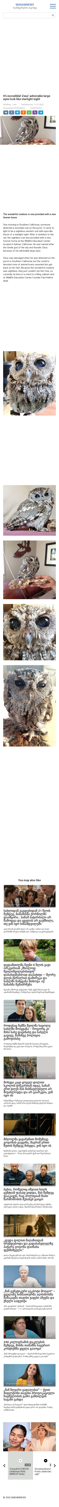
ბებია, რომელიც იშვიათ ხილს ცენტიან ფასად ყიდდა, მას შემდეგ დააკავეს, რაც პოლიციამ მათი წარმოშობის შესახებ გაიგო (29, 1194)
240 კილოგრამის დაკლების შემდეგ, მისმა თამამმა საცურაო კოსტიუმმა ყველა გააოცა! (27, 1345)
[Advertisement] (29, 56)
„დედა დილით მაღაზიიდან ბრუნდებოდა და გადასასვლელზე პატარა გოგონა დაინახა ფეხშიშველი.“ (28, 1245)
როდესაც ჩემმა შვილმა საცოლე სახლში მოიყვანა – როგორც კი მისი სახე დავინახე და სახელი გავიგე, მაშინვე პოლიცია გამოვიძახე (27, 1032)
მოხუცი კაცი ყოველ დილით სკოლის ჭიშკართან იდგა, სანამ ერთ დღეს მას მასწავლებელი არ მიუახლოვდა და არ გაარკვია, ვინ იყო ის (28, 1089)
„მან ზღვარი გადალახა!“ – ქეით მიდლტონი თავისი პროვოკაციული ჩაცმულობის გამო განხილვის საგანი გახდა (29, 1394)
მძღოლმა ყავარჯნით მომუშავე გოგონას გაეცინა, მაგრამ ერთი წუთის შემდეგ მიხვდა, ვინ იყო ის (27, 1142)
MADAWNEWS (25, 4)
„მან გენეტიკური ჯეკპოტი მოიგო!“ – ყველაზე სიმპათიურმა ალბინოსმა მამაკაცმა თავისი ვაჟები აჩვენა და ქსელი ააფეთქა (29, 1296)
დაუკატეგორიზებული (14, 108)
